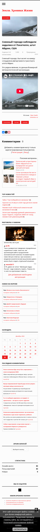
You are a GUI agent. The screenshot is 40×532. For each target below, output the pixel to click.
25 (35, 354)
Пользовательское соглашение (14, 502)
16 (25, 350)
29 (20, 357)
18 (35, 350)
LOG (18, 292)
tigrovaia (5, 408)
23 (25, 354)
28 (15, 357)
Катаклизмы (6, 122)
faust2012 (6, 379)
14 (15, 350)
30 (25, 357)
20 (10, 354)
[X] (6, 132)
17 (30, 350)
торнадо (16, 122)
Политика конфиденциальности (15, 504)
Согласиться (20, 529)
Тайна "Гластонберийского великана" (15, 200)
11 (35, 347)
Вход (26, 152)
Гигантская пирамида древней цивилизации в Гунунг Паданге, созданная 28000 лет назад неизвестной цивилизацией (18, 214)
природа (25, 122)
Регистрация (17, 152)
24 (30, 354)
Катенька (19, 299)
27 (10, 357)
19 (5, 354)
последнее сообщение (9, 292)
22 (20, 354)
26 (5, 357)
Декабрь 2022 (20, 336)
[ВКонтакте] (3, 132)
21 (15, 354)
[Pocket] (9, 132)
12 (5, 350)
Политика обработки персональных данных (18, 500)
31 (30, 357)
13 (10, 350)
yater (18, 306)
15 (20, 350)
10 (30, 347)
